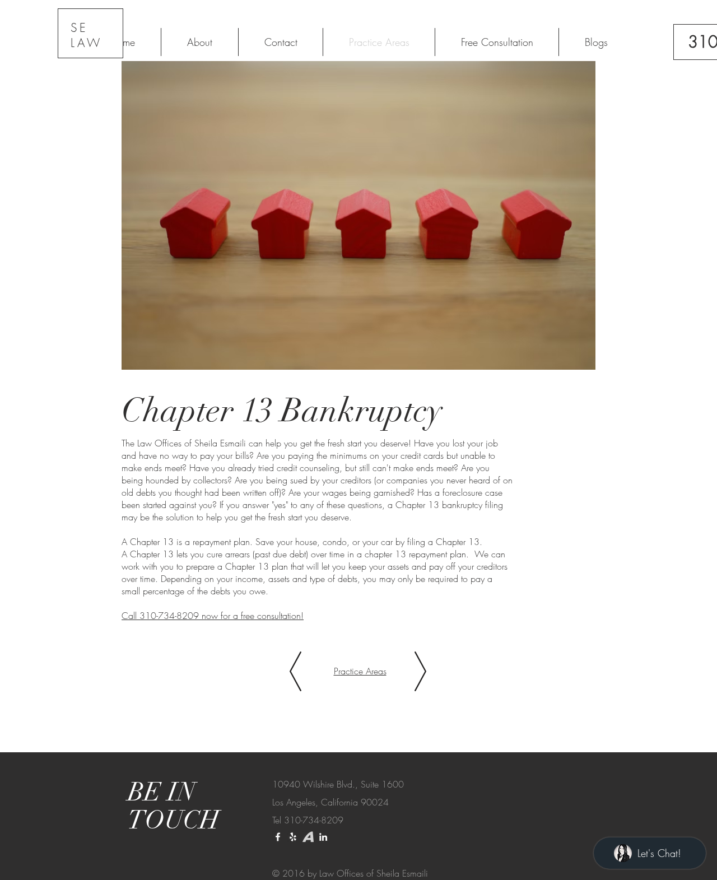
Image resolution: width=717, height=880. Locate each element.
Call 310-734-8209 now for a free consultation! (213, 615)
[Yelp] (293, 836)
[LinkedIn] (323, 836)
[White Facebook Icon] (277, 836)
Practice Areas (360, 671)
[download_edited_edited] (308, 836)
